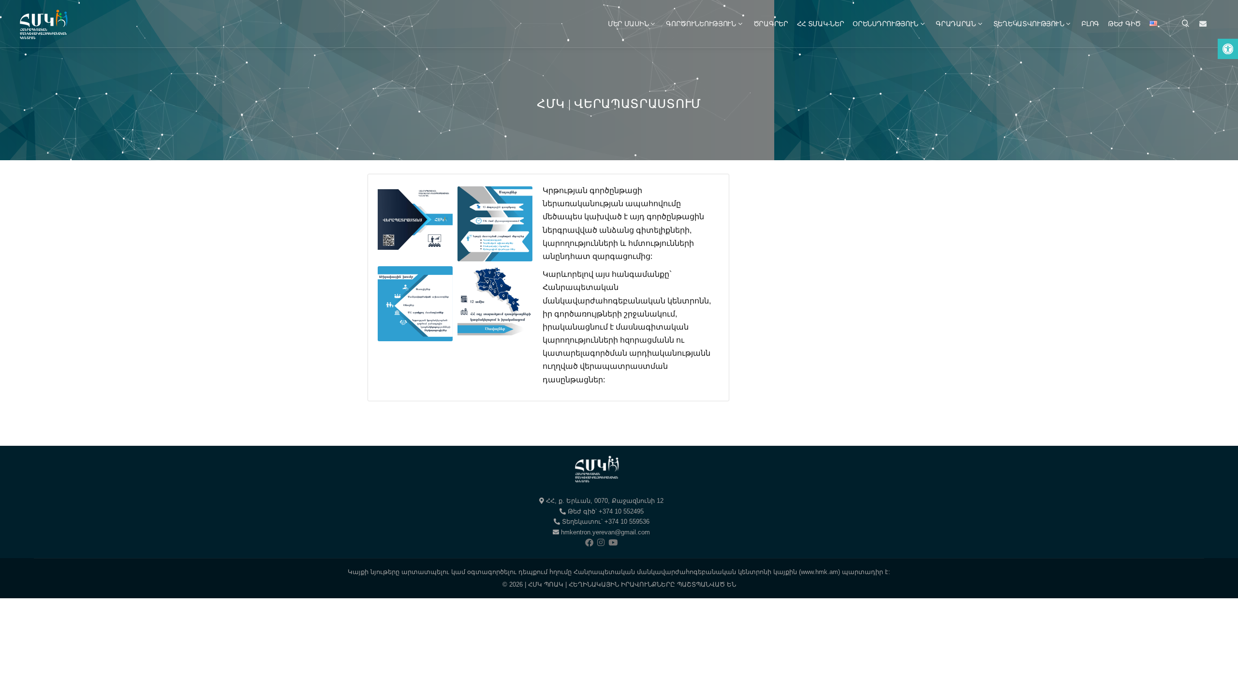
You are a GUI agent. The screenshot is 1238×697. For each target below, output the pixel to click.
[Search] (1185, 23)
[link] (1228, 49)
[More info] (1202, 23)
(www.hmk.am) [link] (819, 572)
